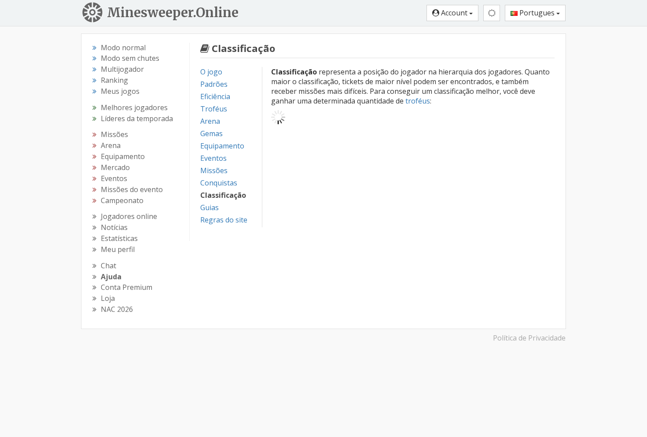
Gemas (211, 133)
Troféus (213, 109)
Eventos (213, 158)
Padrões (214, 84)
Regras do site (223, 220)
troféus (417, 101)
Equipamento (222, 146)
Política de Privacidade (529, 338)
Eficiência (215, 96)
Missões (214, 170)
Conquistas (218, 183)
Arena (210, 121)
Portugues (537, 13)
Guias (209, 207)
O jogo (211, 72)
